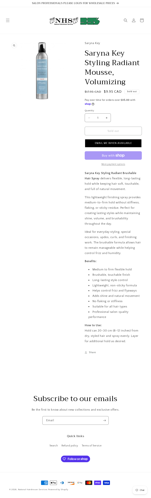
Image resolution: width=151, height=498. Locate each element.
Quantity (89, 110)
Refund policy (70, 445)
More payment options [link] (113, 164)
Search (54, 445)
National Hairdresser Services (33, 489)
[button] (8, 20)
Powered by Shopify (58, 489)
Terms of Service (92, 445)
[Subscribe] (104, 420)
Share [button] (92, 352)
